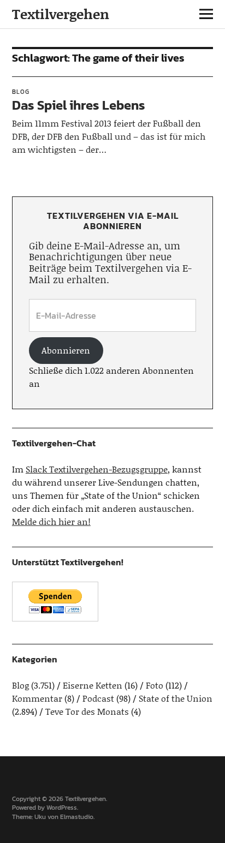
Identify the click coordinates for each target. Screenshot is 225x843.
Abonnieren (66, 350)
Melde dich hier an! (51, 521)
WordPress (61, 807)
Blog (20, 91)
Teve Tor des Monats (87, 711)
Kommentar (37, 698)
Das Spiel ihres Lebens (78, 105)
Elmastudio (76, 817)
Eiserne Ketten (92, 685)
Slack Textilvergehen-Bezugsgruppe (97, 469)
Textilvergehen (60, 13)
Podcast (98, 698)
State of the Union (175, 698)
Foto (154, 685)
